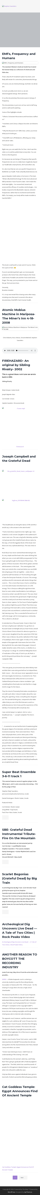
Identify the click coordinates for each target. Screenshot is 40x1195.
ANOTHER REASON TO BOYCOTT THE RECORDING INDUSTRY (19, 961)
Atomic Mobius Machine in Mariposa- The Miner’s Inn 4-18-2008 (18, 316)
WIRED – (5, 979)
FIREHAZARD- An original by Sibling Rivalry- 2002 (16, 365)
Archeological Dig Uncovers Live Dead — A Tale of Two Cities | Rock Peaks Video (19, 930)
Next (22, 1177)
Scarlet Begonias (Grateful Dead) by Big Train (19, 878)
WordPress (11, 1192)
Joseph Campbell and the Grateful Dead (19, 458)
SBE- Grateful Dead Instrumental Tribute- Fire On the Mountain (19, 834)
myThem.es (28, 1192)
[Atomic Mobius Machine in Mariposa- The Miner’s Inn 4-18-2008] (20, 328)
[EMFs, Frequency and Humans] (20, 63)
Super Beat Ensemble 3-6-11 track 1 (19, 774)
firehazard (20, 447)
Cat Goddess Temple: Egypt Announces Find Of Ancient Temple (20, 1091)
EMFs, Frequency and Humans (18, 56)
